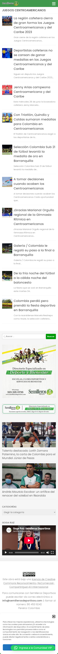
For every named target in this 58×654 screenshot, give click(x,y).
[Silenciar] (47, 552)
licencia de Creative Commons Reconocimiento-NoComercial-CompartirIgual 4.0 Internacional (29, 583)
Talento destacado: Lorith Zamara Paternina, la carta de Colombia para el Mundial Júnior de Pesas (28, 454)
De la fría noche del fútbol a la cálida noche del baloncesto (34, 278)
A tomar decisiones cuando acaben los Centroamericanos (29, 184)
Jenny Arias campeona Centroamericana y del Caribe (32, 92)
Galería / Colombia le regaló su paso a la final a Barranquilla (34, 250)
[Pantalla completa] (52, 552)
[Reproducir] (5, 552)
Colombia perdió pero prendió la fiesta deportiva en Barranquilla (34, 305)
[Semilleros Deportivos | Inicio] (13, 3)
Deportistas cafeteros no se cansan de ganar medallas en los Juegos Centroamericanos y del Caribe (33, 59)
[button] (53, 616)
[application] (29, 540)
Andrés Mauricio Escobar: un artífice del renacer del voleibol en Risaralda (28, 493)
